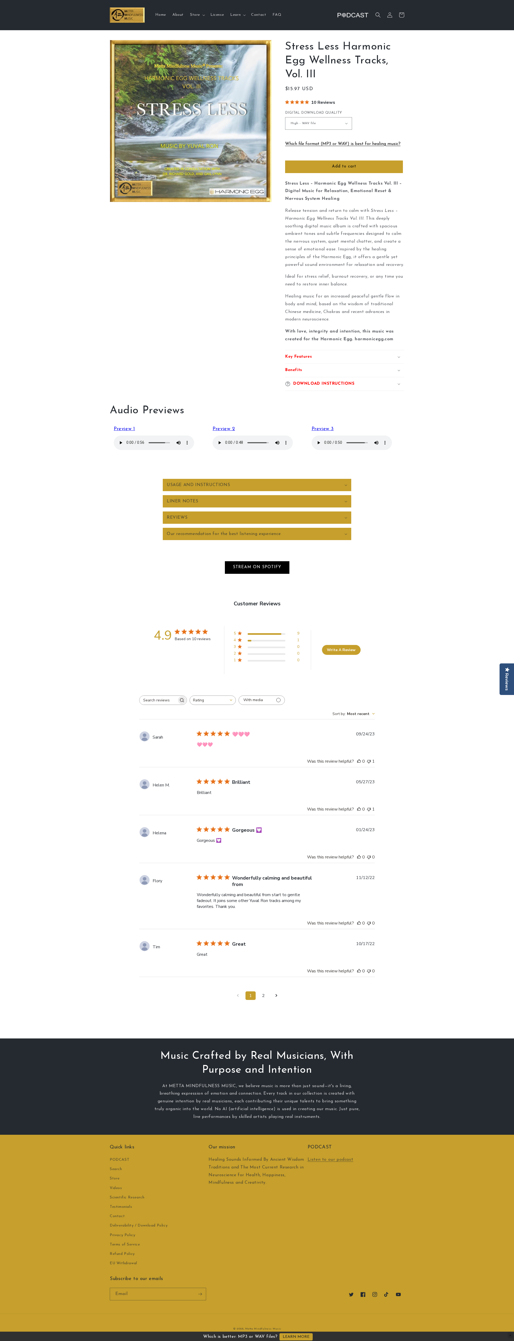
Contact (117, 1216)
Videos (116, 1188)
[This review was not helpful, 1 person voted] (369, 761)
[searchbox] (158, 700)
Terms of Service (125, 1245)
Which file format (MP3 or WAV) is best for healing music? (342, 144)
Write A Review (341, 649)
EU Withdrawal (123, 1263)
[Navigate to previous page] (238, 995)
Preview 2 (224, 429)
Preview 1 (124, 429)
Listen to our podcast (330, 1159)
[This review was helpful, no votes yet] (359, 761)
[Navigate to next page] (276, 995)
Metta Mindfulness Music (263, 1328)
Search (116, 1169)
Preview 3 (323, 429)
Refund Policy (122, 1254)
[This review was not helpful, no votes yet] (369, 857)
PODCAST (119, 1160)
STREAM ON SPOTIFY (257, 567)
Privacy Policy (122, 1235)
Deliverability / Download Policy (139, 1226)
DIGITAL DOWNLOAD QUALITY (313, 112)
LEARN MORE (296, 1337)
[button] (197, 15)
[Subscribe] (200, 1294)
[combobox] (213, 700)
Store (115, 1178)
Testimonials (121, 1207)
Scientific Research (127, 1197)
